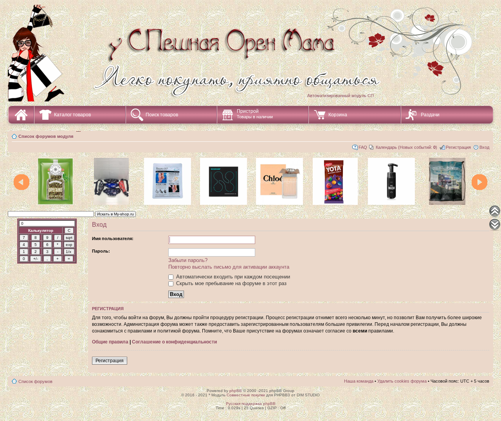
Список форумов (35, 381)
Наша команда (358, 381)
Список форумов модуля (45, 136)
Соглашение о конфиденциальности (174, 342)
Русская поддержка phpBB (251, 403)
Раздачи (430, 114)
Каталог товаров (72, 114)
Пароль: (101, 251)
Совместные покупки (246, 395)
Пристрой (255, 113)
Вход (484, 147)
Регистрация (458, 147)
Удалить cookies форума (402, 381)
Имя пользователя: (112, 238)
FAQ (363, 147)
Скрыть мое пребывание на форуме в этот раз (231, 283)
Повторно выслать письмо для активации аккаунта (228, 267)
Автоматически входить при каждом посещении (232, 277)
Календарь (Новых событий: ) (406, 147)
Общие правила (110, 342)
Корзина (337, 114)
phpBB (235, 390)
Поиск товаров (162, 114)
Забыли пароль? (187, 260)
